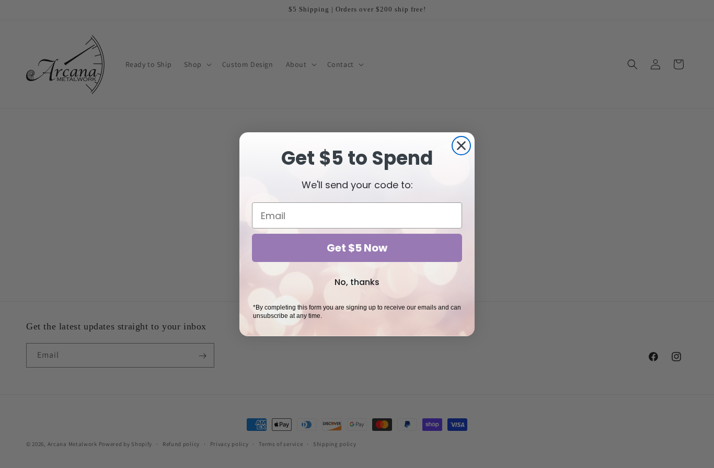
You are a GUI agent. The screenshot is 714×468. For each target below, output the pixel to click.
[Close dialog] (461, 145)
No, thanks (357, 282)
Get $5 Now (357, 248)
